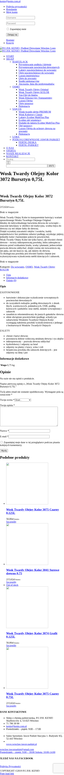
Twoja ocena (7, 400)
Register (10, 40)
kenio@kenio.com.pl (10, 1)
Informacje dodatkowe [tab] (17, 277)
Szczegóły (11, 521)
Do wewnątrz (17, 267)
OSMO (29, 267)
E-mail (4, 436)
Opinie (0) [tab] (11, 280)
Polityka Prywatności (10, 766)
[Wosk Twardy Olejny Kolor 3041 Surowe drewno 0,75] (35, 544)
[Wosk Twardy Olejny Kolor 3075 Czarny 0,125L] (35, 484)
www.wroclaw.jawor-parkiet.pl (21, 744)
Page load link (7, 773)
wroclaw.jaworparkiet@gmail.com (17, 749)
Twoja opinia (7, 405)
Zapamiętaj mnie (17, 29)
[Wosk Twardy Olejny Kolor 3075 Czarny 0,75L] (35, 668)
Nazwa (4, 430)
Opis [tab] (8, 275)
